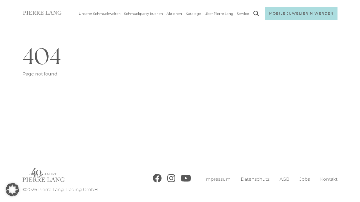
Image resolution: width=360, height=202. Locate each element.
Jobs (305, 179)
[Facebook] (157, 181)
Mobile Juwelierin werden (301, 13)
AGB (284, 179)
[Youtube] (186, 181)
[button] (12, 189)
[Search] (256, 14)
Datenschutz (255, 179)
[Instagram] (171, 181)
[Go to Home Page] (42, 13)
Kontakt (329, 179)
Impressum (217, 179)
